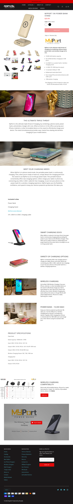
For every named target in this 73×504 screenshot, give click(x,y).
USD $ (6, 490)
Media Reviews (33, 8)
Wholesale (24, 469)
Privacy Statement (26, 454)
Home (24, 5)
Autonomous (25, 472)
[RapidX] (9, 6)
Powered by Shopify (17, 501)
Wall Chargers (7, 467)
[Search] (58, 6)
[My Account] (62, 6)
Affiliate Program (26, 464)
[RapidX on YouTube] (64, 489)
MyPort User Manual (15, 211)
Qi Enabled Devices (27, 475)
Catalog (30, 5)
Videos (42, 8)
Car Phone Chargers (9, 462)
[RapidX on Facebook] (61, 489)
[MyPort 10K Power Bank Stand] (22, 30)
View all (44, 395)
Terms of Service (26, 451)
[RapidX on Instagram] (67, 489)
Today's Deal (7, 469)
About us (40, 5)
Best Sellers (7, 459)
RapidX (10, 501)
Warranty (24, 457)
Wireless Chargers (9, 464)
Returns (24, 459)
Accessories (7, 457)
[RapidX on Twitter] (58, 489)
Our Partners (25, 467)
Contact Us (25, 462)
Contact (48, 5)
